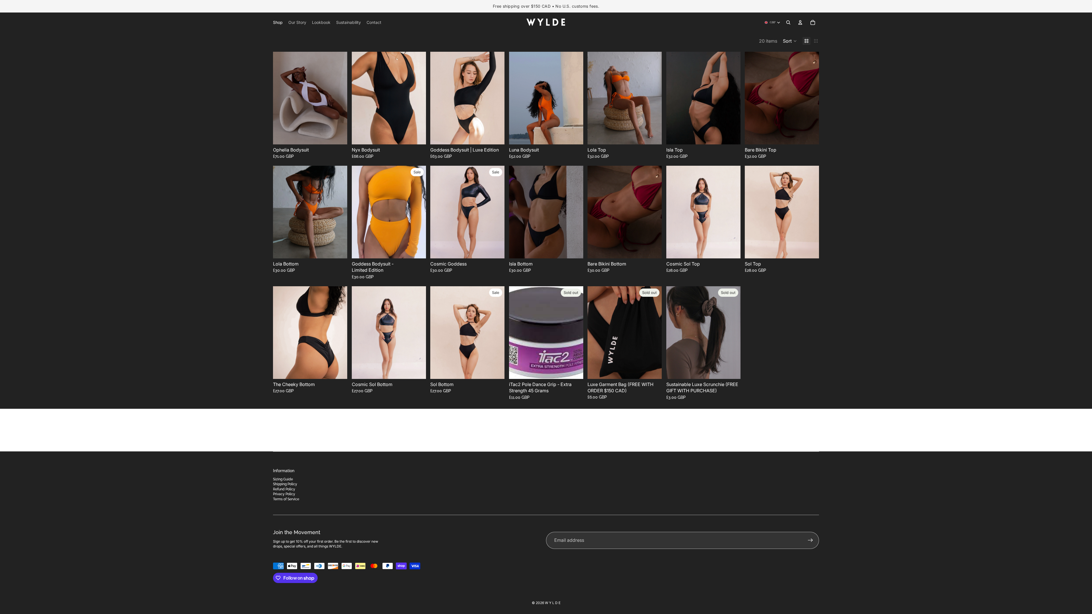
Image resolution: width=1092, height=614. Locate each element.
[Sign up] (810, 540)
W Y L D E (553, 603)
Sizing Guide (283, 479)
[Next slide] (338, 98)
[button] (790, 41)
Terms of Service (286, 499)
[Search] (788, 22)
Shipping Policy (285, 484)
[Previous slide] (281, 98)
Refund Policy (284, 489)
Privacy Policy (284, 494)
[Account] (800, 22)
